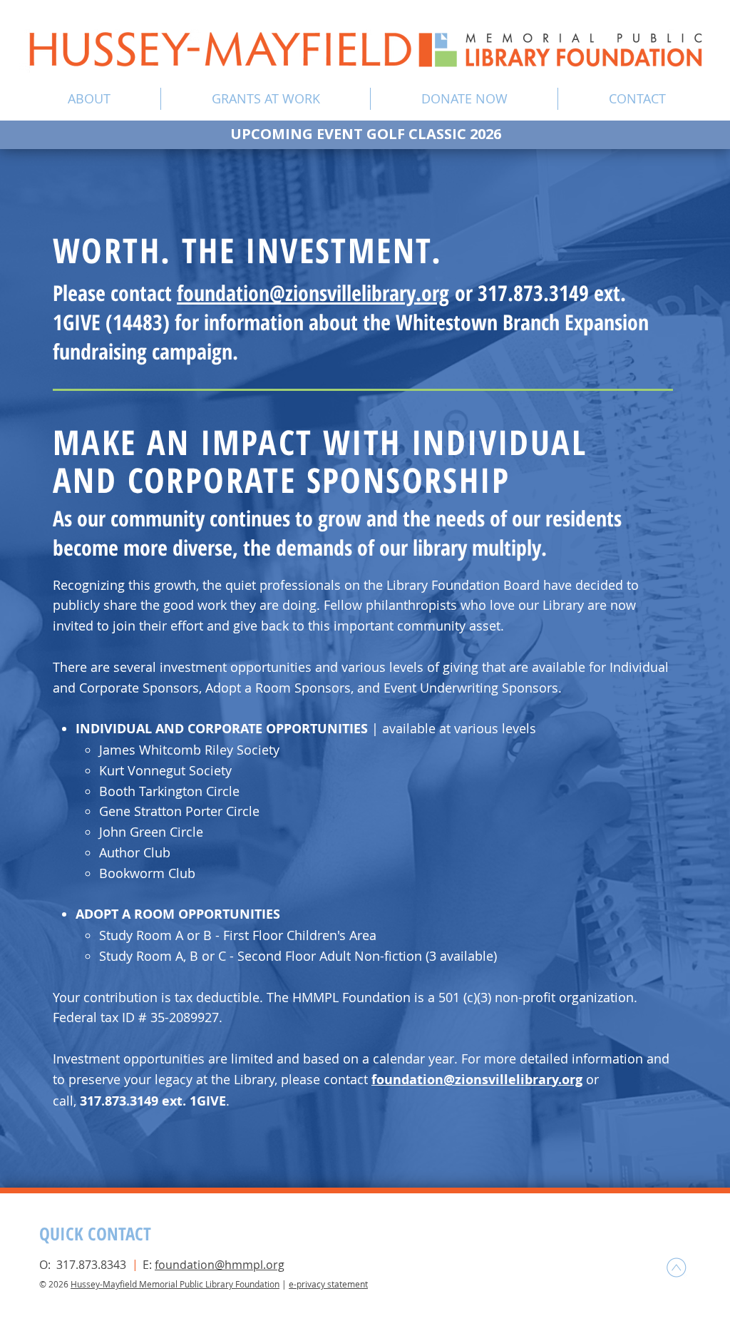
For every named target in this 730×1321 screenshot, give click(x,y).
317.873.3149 (119, 1101)
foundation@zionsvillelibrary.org (313, 292)
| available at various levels (453, 728)
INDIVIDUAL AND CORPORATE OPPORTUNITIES (223, 729)
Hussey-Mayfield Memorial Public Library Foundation (175, 1284)
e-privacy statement (328, 1284)
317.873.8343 (91, 1264)
